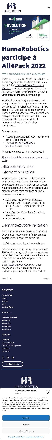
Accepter (26, 418)
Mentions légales (8, 307)
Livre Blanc (5, 349)
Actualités (41, 74)
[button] (48, 392)
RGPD (4, 304)
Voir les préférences (26, 431)
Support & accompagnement (11, 346)
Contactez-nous (12, 364)
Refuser (26, 424)
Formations (6, 340)
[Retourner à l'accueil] (11, 7)
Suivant (46, 278)
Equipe (4, 298)
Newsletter (5, 352)
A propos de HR (7, 295)
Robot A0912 (6, 323)
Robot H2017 (6, 320)
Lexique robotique (8, 343)
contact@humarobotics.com (19, 264)
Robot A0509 (6, 326)
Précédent (7, 278)
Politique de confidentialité (16, 437)
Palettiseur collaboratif (9, 317)
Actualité (5, 301)
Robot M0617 (6, 329)
